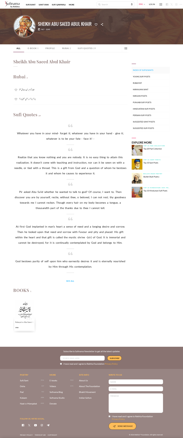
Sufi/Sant (24, 380)
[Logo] (12, 4)
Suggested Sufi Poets (143, 128)
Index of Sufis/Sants (143, 70)
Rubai (66, 48)
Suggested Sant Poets (144, 122)
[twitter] (29, 425)
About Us (83, 380)
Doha (22, 386)
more (71, 4)
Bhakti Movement (87, 392)
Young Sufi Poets (141, 76)
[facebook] (23, 425)
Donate (53, 404)
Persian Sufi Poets (142, 115)
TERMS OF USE (40, 435)
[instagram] (42, 425)
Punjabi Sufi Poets (142, 102)
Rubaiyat (137, 83)
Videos (53, 386)
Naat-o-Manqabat (28, 404)
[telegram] (48, 425)
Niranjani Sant (140, 89)
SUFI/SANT (31, 4)
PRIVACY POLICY (26, 435)
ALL (18, 48)
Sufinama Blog (56, 392)
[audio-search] (132, 4)
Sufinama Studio (57, 398)
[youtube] (35, 425)
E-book (33, 48)
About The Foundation (89, 386)
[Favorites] (96, 24)
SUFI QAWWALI (59, 4)
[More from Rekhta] (160, 4)
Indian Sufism (85, 398)
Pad (22, 392)
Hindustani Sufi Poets (144, 109)
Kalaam (23, 398)
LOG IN (152, 4)
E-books (53, 380)
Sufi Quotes (87, 48)
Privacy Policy (111, 363)
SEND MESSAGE (125, 426)
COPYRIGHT (52, 435)
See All (70, 281)
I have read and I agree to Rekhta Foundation (90, 363)
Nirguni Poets (140, 96)
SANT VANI (44, 4)
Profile (50, 48)
